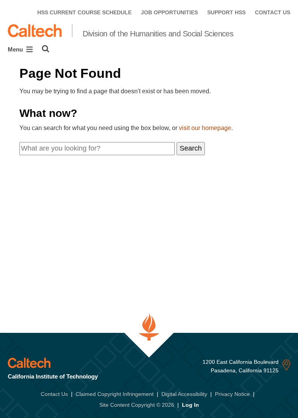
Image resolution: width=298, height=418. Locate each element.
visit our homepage (205, 128)
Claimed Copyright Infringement (115, 394)
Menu (16, 49)
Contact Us (54, 394)
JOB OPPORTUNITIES (169, 12)
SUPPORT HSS (226, 12)
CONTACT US (272, 12)
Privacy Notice (232, 394)
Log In (190, 405)
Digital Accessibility (184, 394)
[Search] (45, 49)
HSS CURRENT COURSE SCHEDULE (84, 12)
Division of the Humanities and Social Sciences (158, 33)
